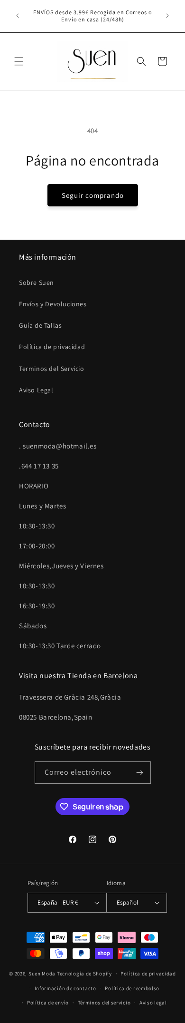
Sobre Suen (36, 282)
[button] (19, 61)
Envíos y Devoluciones (53, 304)
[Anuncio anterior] (17, 15)
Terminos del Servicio (51, 368)
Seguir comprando (93, 195)
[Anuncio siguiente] (167, 15)
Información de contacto (65, 988)
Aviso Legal (36, 390)
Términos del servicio (104, 1002)
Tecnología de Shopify (84, 973)
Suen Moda (42, 973)
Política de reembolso (132, 988)
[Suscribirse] (140, 772)
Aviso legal (153, 1002)
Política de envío (48, 1002)
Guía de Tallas (40, 325)
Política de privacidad (52, 346)
